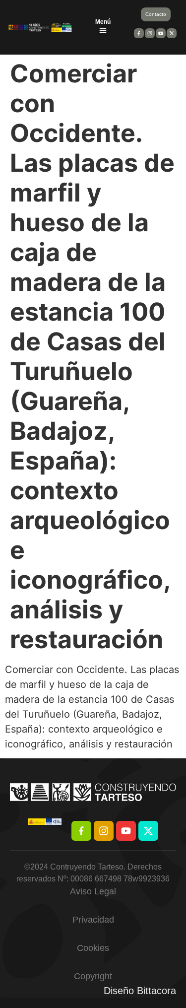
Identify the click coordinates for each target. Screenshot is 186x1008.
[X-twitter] (148, 831)
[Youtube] (126, 831)
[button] (103, 30)
